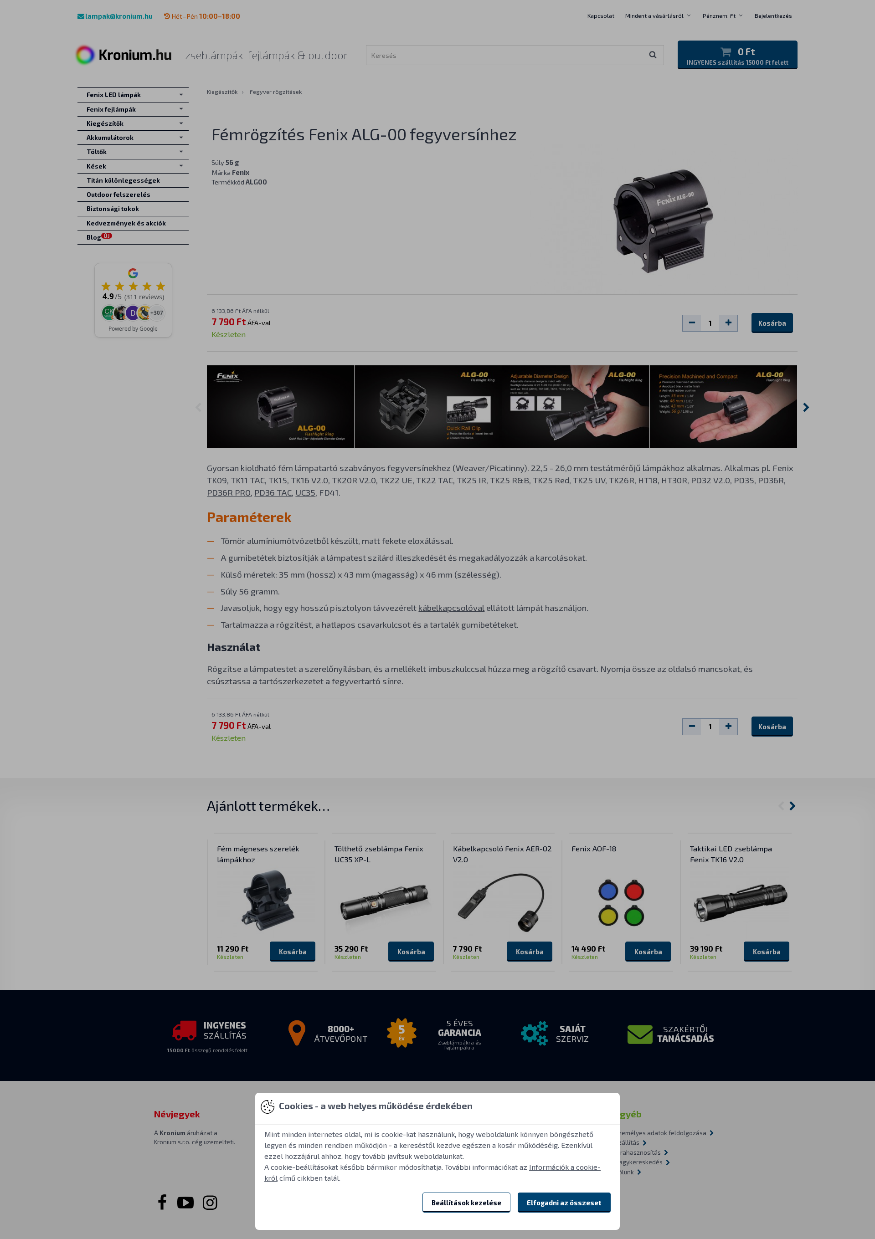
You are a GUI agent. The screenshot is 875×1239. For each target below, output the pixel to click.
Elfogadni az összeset (564, 1202)
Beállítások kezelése (466, 1202)
